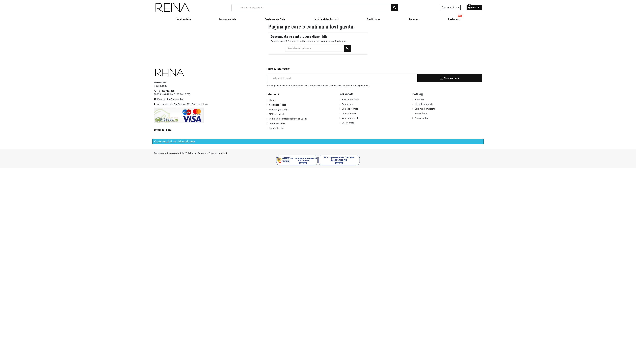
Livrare (272, 100)
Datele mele (348, 122)
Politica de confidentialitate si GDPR (288, 119)
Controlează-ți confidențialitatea (174, 141)
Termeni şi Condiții (278, 109)
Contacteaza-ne (277, 123)
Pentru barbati (422, 118)
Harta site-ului (276, 128)
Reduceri (419, 99)
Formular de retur (351, 99)
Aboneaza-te (451, 78)
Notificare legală (277, 105)
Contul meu (347, 104)
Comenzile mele (350, 109)
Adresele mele (349, 113)
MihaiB (224, 153)
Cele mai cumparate (425, 109)
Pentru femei (421, 113)
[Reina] (172, 7)
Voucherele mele (350, 118)
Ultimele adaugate (424, 104)
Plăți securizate (277, 114)
